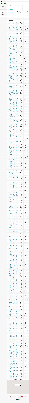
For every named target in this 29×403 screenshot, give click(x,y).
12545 (9, 236)
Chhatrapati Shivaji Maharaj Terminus (17, 37)
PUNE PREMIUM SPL (11, 46)
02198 (9, 201)
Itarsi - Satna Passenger (11, 165)
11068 (9, 69)
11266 (9, 246)
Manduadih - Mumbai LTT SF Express (11, 301)
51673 (9, 165)
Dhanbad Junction (14, 116)
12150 (9, 207)
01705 (9, 330)
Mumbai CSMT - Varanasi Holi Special (11, 49)
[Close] (20, 384)
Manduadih (17, 265)
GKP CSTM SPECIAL (11, 39)
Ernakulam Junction (17, 115)
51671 (9, 184)
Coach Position (3, 14)
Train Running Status (3, 6)
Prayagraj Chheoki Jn (14, 166)
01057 (9, 111)
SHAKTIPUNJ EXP (11, 28)
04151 (9, 343)
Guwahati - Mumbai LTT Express (11, 57)
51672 (9, 253)
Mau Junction (17, 98)
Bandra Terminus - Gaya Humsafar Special (11, 369)
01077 (9, 279)
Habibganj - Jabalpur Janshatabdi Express (11, 356)
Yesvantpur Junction (17, 74)
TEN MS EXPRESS (10, 168)
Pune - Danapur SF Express (11, 219)
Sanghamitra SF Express (11, 145)
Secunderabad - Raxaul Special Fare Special (11, 283)
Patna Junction (13, 23)
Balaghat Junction (16, 91)
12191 (9, 130)
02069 (9, 351)
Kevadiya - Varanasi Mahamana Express (11, 222)
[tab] (18, 394)
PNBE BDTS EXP (11, 206)
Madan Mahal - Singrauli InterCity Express (11, 252)
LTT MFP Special (11, 111)
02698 (9, 74)
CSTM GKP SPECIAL (11, 93)
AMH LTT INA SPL (11, 199)
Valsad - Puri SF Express (11, 223)
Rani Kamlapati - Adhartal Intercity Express (11, 191)
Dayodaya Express (11, 156)
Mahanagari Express (11, 262)
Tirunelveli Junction (16, 132)
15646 (9, 58)
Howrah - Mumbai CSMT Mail (11, 287)
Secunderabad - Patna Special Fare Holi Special (11, 275)
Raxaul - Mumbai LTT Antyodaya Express (11, 233)
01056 (9, 311)
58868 (9, 290)
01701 (9, 248)
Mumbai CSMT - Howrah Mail (11, 216)
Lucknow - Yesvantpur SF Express (11, 118)
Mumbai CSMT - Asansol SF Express (11, 63)
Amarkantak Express (11, 328)
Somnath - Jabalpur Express (11, 237)
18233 (9, 80)
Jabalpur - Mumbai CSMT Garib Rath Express (11, 310)
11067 (9, 324)
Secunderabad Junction (17, 42)
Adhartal (16, 190)
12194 (9, 121)
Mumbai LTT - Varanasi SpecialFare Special (11, 363)
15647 (9, 360)
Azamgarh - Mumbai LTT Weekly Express (11, 292)
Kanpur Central (16, 163)
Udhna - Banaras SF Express (11, 167)
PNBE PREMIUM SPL (11, 38)
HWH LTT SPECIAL (10, 75)
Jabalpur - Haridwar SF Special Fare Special (11, 299)
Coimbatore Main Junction (17, 201)
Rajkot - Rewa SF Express (11, 224)
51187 (9, 33)
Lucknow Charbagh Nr (17, 87)
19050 (9, 206)
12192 (9, 286)
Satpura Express (11, 91)
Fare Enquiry (3, 12)
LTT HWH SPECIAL (10, 90)
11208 (9, 76)
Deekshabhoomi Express (11, 116)
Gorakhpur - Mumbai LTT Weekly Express (11, 78)
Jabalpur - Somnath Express (10, 182)
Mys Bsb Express (10, 47)
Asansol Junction (16, 62)
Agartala (13, 192)
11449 (9, 129)
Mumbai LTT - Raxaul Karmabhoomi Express (11, 155)
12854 (9, 328)
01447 (9, 28)
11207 (9, 276)
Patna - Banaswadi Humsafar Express (11, 149)
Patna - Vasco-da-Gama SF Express (11, 54)
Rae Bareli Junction (14, 68)
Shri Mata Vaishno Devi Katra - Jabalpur (11, 135)
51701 (9, 133)
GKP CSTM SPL (11, 50)
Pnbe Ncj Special (11, 354)
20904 (9, 260)
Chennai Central (16, 168)
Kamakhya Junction (14, 181)
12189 (9, 291)
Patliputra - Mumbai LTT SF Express (11, 366)
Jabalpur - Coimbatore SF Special (11, 201)
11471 (9, 99)
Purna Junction (13, 153)
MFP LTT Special (11, 195)
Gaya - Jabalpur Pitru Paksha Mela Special (11, 114)
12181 (9, 323)
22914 (9, 197)
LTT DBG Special (11, 92)
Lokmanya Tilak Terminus (17, 24)
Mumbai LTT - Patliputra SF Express (11, 242)
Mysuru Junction (13, 47)
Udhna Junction (13, 167)
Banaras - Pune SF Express (11, 234)
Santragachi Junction (14, 256)
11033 (9, 159)
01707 (9, 146)
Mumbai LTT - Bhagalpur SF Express (11, 372)
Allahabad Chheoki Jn (14, 152)
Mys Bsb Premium (10, 245)
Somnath (16, 182)
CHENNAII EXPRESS (11, 40)
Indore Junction (13, 96)
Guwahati (14, 58)
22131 (9, 162)
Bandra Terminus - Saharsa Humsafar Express (11, 170)
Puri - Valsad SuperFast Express (11, 295)
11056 (9, 373)
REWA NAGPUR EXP (11, 76)
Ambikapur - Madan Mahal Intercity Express (11, 247)
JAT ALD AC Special (11, 120)
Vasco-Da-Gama (16, 53)
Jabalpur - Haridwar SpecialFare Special (11, 248)
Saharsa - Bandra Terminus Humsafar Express (11, 197)
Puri (13, 295)
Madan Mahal (17, 210)
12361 (9, 227)
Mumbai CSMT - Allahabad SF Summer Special (11, 186)
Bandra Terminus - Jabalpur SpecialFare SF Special (11, 330)
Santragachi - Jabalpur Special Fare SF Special (11, 256)
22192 (9, 376)
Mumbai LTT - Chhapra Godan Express (11, 61)
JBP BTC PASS (11, 290)
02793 (9, 66)
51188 (9, 27)
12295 (9, 289)
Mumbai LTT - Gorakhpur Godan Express (11, 60)
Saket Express (11, 69)
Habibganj (14, 67)
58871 (9, 109)
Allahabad (14, 120)
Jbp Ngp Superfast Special (10, 102)
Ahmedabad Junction (17, 29)
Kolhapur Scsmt (16, 116)
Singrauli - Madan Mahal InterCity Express (11, 210)
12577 (9, 147)
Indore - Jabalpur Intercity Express (10, 308)
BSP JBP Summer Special (11, 126)
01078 (9, 50)
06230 (9, 110)
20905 (9, 220)
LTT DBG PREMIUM (11, 370)
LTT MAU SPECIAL (10, 98)
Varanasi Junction (16, 47)
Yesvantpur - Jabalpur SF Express (11, 348)
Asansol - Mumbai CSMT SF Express (11, 227)
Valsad (13, 223)
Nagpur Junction (16, 76)
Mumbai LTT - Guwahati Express (11, 360)
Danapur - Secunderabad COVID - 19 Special (11, 65)
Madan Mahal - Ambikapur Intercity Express (11, 231)
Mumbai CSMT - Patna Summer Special (11, 279)
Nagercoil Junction (14, 40)
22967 (9, 176)
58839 (9, 150)
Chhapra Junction (16, 61)
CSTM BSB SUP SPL (11, 81)
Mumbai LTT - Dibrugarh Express (11, 357)
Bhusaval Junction (16, 27)
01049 (9, 92)
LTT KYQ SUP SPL (11, 367)
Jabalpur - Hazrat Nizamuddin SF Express (11, 250)
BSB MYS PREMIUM (11, 112)
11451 (9, 271)
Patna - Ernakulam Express (11, 115)
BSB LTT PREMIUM (11, 302)
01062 (9, 200)
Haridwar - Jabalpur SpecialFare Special (11, 212)
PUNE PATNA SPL (11, 52)
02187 (9, 306)
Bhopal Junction (13, 122)
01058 (9, 195)
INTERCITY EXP (11, 271)
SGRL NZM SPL (11, 67)
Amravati (16, 319)
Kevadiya (16, 32)
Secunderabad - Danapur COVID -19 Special (11, 73)
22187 (9, 190)
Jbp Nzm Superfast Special (10, 314)
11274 (9, 303)
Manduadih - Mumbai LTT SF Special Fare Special (11, 268)
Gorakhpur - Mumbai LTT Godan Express (11, 373)
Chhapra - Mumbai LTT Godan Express (11, 374)
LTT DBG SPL (11, 119)
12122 (9, 138)
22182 (9, 136)
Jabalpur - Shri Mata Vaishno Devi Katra (11, 129)
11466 (9, 182)
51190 (9, 166)
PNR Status (2, 5)
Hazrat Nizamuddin (14, 130)
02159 (9, 346)
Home (2, 4)
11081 (9, 172)
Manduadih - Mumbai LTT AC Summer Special (11, 267)
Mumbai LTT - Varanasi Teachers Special (11, 361)
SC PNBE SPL (11, 66)
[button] (18, 386)
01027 (9, 81)
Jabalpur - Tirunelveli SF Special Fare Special (11, 132)
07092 (9, 194)
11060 (9, 374)
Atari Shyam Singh (17, 108)
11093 (9, 262)
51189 (9, 296)
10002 (9, 91)
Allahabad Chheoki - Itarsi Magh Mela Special (11, 152)
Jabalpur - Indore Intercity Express (11, 101)
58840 (9, 318)
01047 (9, 93)
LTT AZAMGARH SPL (11, 89)
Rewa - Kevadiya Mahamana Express (11, 32)
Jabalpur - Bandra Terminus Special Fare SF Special (11, 241)
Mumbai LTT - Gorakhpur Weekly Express (11, 172)
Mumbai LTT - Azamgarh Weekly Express (11, 161)
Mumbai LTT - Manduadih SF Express (11, 265)
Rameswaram (17, 205)
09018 (9, 273)
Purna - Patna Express (11, 153)
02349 (9, 46)
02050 (9, 79)
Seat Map (2, 13)
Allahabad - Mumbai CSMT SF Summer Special (11, 353)
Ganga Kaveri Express (11, 187)
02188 (9, 105)
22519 (9, 367)
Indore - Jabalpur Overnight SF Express (11, 97)
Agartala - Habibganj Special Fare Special (11, 192)
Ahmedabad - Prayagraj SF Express (11, 176)
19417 (9, 183)
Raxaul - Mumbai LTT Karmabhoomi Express (11, 236)
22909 (9, 223)
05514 (9, 119)
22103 (9, 86)
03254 (9, 52)
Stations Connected (3, 15)
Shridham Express (11, 130)
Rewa (13, 32)
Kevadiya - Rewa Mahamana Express (11, 220)
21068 (9, 68)
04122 (9, 120)
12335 (9, 55)
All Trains (2, 11)
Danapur (13, 145)
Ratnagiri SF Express (11, 85)
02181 (9, 314)
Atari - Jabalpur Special (11, 281)
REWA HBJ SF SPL (11, 306)
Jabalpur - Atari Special (11, 108)
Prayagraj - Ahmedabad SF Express (11, 29)
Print (27, 11)
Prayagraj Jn (17, 176)
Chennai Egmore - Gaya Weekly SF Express (11, 174)
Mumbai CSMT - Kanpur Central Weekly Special (11, 163)
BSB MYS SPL (11, 110)
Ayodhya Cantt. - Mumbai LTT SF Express (11, 204)
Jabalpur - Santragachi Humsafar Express (11, 326)
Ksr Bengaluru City (17, 145)
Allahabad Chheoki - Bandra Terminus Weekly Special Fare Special (11, 273)
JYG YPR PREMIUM (11, 74)
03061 (9, 75)
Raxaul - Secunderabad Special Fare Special (11, 194)
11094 (9, 327)
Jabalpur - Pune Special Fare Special (11, 141)
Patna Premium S (11, 336)
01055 (9, 363)
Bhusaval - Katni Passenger (11, 33)
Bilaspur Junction (13, 125)
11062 (9, 177)
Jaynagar (13, 74)
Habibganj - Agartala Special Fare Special (11, 340)
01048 (9, 39)
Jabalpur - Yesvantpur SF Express (11, 121)
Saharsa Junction (16, 170)
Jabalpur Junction (13, 28)
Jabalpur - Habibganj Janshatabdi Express (11, 95)
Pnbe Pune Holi (11, 23)
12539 (9, 350)
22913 (9, 170)
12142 (9, 366)
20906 (9, 32)
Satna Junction (17, 165)
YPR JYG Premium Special (10, 82)
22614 (9, 205)
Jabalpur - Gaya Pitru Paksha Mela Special (11, 315)
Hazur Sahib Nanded (14, 144)
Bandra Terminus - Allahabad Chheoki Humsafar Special (11, 333)
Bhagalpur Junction (16, 26)
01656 (9, 141)
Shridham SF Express (11, 286)
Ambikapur (17, 231)
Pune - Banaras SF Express (11, 162)
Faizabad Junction (13, 69)
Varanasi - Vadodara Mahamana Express (11, 261)
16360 (9, 115)
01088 (9, 268)
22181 (9, 250)
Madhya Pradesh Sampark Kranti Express (11, 138)
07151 (9, 275)
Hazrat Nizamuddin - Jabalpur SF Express (11, 137)
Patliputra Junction (16, 242)
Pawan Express (11, 177)
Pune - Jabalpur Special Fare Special (11, 140)
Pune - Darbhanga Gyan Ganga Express (11, 159)
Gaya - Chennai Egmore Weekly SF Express (11, 264)
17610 (9, 153)
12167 (9, 265)
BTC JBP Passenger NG (11, 109)
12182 (9, 156)
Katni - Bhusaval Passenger (11, 27)
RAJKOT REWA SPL (11, 214)
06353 (9, 354)
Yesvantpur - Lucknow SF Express (11, 88)
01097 (9, 361)
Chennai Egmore (13, 173)
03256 (9, 51)
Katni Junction (14, 27)
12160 (9, 319)
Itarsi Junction (14, 165)
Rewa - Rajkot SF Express (11, 31)
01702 (9, 212)
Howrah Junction (16, 28)
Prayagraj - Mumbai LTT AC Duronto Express (11, 35)
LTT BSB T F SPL (11, 351)
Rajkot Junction (16, 31)
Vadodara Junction (16, 260)
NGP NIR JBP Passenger (11, 150)
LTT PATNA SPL (11, 51)
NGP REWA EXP (11, 276)
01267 (9, 67)
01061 (9, 98)
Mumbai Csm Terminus (17, 50)
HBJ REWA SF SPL (11, 105)
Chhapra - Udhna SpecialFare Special (11, 342)
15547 (9, 233)
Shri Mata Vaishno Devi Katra (17, 129)
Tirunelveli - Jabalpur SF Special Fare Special (11, 255)
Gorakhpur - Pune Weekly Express (11, 143)
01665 (9, 340)
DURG (16, 328)
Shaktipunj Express (11, 239)
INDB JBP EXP (11, 99)
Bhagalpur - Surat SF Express (11, 41)
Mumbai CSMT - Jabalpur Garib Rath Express (11, 104)
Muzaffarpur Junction (17, 111)
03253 (9, 23)
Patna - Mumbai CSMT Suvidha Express (11, 37)
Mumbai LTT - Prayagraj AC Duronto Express (11, 107)
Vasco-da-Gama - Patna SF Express (11, 365)
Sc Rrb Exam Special (11, 42)
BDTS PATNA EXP (11, 213)
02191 (9, 299)
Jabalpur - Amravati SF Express (11, 319)
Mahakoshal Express (11, 175)
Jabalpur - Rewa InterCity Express (11, 270)
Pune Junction (17, 23)
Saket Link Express (11, 68)
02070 (9, 302)
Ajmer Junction (13, 156)
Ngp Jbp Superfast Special (10, 346)
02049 (9, 370)
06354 (9, 40)
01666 (9, 192)
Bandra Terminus (14, 170)
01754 (9, 126)
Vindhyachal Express (11, 122)
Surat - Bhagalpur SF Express (11, 26)
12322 (9, 216)
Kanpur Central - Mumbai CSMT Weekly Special (11, 343)
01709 (9, 108)
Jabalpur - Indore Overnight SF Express (11, 376)
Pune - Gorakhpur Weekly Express (11, 157)
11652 (9, 210)
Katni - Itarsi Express (11, 303)
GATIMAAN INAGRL (11, 79)
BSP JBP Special (11, 125)
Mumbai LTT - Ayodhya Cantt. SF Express (11, 86)
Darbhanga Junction (17, 71)
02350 (9, 38)
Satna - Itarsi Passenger (11, 253)
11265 (9, 231)
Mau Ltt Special (11, 200)
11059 (9, 61)
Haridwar (14, 212)
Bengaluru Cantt (16, 45)
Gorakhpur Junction (14, 39)
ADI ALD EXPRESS (10, 183)
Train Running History (3, 7)
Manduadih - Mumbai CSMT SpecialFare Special (11, 312)
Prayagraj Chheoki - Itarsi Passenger (11, 166)
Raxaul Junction (13, 194)
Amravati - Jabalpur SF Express (11, 124)
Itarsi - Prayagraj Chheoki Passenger (11, 296)
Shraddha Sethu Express (11, 205)
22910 (9, 295)
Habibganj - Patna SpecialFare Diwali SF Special (11, 335)
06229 (9, 47)
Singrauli (13, 210)
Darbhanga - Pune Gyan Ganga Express (11, 225)
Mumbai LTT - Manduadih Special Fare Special (11, 285)
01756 (9, 125)
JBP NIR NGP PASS (11, 318)
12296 (9, 145)
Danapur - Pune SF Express (11, 207)
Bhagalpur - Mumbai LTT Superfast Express (11, 55)
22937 (9, 224)
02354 (9, 336)
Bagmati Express (11, 147)
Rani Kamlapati (14, 190)
